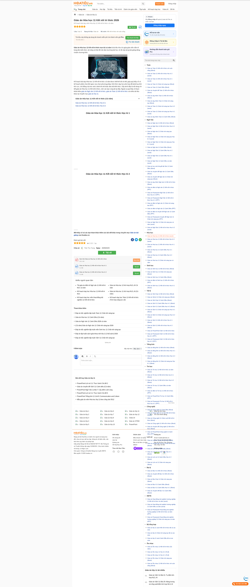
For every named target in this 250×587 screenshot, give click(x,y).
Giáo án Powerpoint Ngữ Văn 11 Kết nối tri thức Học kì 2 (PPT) (160, 194)
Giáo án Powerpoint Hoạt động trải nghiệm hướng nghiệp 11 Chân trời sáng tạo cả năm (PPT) (161, 519)
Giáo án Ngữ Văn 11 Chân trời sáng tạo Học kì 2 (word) (161, 138)
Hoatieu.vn (75, 15)
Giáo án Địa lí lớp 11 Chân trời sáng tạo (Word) (159, 480)
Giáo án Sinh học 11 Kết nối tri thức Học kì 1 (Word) (161, 286)
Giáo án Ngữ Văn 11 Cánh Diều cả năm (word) (159, 162)
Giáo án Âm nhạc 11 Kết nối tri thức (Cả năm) (159, 548)
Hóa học (150, 233)
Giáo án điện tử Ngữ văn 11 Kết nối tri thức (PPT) (160, 188)
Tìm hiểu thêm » (80, 39)
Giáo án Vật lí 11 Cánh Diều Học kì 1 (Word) (161, 303)
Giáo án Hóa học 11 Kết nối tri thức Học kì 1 (90, 103)
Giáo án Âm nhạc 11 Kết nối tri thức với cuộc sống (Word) (161, 564)
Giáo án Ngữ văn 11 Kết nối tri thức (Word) (160, 123)
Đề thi (172, 9)
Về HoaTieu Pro (117, 445)
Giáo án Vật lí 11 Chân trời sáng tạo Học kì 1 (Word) (161, 311)
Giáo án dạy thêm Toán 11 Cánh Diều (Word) (161, 117)
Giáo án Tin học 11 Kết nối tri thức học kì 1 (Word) (160, 376)
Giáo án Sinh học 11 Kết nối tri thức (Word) (160, 268)
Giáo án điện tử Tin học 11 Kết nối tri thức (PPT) (160, 392)
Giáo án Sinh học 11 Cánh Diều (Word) (159, 277)
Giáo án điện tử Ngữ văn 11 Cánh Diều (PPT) (161, 208)
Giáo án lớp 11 (92, 15)
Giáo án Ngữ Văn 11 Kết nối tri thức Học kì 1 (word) (161, 127)
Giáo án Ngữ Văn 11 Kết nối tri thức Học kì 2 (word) (161, 228)
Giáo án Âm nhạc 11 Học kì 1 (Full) (158, 555)
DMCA (135, 445)
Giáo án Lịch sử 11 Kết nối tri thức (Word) (160, 440)
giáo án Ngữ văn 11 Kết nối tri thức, (93, 91)
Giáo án (81, 15)
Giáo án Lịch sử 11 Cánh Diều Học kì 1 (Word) (159, 453)
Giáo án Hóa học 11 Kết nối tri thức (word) (160, 236)
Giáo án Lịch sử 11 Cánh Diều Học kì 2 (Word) (159, 458)
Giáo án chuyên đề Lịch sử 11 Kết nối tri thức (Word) (161, 444)
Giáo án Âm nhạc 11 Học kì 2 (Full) (158, 552)
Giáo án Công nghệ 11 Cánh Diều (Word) (160, 409)
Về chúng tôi (116, 437)
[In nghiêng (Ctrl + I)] (90, 356)
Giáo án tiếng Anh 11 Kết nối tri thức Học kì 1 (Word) (161, 352)
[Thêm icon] (82, 356)
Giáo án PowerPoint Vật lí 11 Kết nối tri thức (160, 330)
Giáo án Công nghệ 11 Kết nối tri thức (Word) (161, 423)
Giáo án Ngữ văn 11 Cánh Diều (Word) (159, 147)
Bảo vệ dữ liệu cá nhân (140, 442)
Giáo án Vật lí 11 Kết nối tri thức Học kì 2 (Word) (159, 326)
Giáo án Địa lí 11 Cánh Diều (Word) (158, 484)
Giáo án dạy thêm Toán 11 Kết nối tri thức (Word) (160, 97)
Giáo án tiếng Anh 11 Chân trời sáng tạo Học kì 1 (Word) (161, 362)
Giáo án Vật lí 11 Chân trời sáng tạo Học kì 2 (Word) (161, 316)
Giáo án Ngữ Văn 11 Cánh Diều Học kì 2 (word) (159, 151)
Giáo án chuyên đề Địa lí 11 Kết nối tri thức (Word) (160, 475)
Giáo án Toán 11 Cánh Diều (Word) (158, 87)
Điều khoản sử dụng (139, 437)
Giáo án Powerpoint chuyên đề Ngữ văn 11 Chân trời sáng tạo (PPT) (160, 218)
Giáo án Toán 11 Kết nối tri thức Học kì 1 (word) (159, 80)
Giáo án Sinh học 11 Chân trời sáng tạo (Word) (159, 273)
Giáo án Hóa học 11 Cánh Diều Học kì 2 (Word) (159, 256)
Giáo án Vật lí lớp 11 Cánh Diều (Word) (159, 300)
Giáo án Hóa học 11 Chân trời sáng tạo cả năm (160, 261)
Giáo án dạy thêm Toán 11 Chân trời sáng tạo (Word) (160, 102)
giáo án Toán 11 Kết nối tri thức (117, 91)
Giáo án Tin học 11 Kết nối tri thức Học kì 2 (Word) (160, 381)
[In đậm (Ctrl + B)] (87, 356)
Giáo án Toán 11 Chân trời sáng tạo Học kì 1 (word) (161, 112)
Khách (150, 17)
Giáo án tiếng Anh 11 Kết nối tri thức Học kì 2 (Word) (161, 357)
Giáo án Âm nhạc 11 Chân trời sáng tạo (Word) (159, 559)
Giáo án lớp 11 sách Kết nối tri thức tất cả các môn (161, 529)
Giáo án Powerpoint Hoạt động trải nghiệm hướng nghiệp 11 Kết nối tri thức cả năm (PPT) (160, 512)
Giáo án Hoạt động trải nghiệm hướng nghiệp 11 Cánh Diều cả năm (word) (161, 505)
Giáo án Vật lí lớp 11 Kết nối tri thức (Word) (160, 294)
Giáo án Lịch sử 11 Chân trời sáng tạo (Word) (159, 463)
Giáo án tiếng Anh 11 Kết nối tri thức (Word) (160, 347)
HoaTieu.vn (82, 433)
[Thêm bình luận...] (111, 361)
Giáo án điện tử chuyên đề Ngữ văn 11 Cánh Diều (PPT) (161, 213)
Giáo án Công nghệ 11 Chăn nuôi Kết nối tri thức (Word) (160, 419)
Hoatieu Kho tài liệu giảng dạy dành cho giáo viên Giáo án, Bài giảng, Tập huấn (83, 4)
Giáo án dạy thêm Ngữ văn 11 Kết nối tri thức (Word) (161, 183)
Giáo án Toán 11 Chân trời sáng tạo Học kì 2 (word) (161, 107)
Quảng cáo (115, 442)
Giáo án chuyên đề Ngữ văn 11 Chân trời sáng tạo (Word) (160, 178)
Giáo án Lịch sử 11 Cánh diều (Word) (158, 448)
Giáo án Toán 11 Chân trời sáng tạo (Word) (160, 84)
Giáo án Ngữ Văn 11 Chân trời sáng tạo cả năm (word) (160, 223)
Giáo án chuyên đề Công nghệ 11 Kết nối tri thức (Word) (160, 427)
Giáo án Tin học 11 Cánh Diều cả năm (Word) (159, 386)
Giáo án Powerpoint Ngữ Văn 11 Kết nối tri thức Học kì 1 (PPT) (160, 199)
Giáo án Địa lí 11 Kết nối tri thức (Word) (159, 471)
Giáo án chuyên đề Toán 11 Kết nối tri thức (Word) (160, 91)
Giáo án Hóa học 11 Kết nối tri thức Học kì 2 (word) (161, 240)
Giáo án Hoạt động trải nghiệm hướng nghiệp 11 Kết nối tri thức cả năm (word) (161, 500)
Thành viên (160, 4)
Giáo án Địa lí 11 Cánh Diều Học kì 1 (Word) (161, 487)
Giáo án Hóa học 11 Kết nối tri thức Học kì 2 (90, 106)
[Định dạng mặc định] (94, 356)
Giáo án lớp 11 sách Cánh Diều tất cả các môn (160, 539)
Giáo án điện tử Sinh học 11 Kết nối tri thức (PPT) (160, 281)
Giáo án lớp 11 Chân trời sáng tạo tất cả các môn (161, 534)
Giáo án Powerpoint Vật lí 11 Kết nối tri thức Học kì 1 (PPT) (160, 335)
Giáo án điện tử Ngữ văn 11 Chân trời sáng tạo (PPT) (160, 204)
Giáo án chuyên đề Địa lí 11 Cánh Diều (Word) (159, 492)
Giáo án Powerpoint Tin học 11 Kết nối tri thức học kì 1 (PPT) (160, 402)
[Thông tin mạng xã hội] (138, 450)
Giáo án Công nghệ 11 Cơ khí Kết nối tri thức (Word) (161, 414)
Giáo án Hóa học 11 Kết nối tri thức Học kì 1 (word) (161, 245)
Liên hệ (114, 440)
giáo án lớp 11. (93, 94)
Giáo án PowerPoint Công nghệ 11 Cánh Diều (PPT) (159, 433)
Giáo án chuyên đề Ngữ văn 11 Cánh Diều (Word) (160, 172)
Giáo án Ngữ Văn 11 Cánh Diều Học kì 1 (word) (159, 157)
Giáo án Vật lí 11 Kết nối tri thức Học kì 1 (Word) (159, 321)
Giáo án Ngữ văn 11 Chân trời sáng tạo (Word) (159, 132)
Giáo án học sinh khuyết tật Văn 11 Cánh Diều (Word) (160, 167)
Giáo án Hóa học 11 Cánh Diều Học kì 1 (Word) (159, 251)
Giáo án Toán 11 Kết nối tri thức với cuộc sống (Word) (159, 69)
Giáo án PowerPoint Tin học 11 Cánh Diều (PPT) (160, 397)
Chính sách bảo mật (139, 440)
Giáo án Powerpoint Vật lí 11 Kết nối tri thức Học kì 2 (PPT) (160, 340)
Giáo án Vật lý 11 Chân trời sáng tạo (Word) (161, 297)
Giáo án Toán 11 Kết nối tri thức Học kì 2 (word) (159, 74)
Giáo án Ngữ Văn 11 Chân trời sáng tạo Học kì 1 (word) (161, 143)
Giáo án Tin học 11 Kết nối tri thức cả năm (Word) (160, 371)
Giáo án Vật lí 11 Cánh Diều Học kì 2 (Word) (161, 306)
